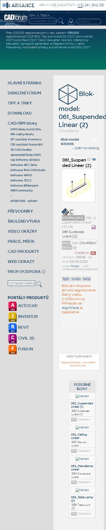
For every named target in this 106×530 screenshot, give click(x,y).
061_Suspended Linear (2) (76, 162)
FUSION (25, 349)
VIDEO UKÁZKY (22, 231)
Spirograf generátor (35, 43)
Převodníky (13, 47)
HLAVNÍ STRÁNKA (24, 83)
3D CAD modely (21, 149)
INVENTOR (27, 316)
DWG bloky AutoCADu (26, 129)
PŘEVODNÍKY (20, 211)
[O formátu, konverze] (75, 247)
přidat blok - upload (24, 201)
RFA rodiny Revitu (22, 134)
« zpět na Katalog (85, 148)
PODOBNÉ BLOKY (82, 387)
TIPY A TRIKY (20, 103)
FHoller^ (76, 266)
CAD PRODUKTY (23, 251)
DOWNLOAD (20, 113)
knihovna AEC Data (24, 165)
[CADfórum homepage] (16, 21)
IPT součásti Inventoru (26, 139)
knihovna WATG (21, 175)
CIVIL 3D (25, 338)
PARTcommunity (22, 190)
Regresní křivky (63, 43)
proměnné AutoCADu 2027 (70, 47)
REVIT (23, 327)
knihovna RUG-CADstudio (28, 170)
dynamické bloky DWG (26, 155)
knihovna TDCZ (21, 180)
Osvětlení (87, 243)
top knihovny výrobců (25, 160)
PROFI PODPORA (24, 271)
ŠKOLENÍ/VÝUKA (24, 221)
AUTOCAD (27, 305)
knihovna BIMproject (24, 185)
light (66, 279)
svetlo (76, 279)
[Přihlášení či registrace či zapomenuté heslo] (71, 25)
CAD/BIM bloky (22, 123)
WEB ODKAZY (21, 261)
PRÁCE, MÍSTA (21, 241)
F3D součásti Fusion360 (27, 144)
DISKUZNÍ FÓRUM (24, 93)
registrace (70, 308)
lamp (86, 279)
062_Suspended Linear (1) (82, 405)
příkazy (43, 47)
